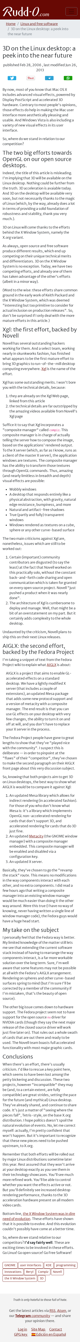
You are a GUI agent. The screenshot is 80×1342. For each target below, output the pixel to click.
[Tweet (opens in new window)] (12, 78)
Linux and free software (39, 24)
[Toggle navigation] (71, 11)
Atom (61, 1310)
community (32, 1316)
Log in (22, 1329)
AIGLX (51, 665)
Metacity (36, 836)
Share (51, 78)
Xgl (43, 369)
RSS (52, 1310)
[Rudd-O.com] (27, 11)
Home (11, 24)
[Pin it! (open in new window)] (30, 78)
